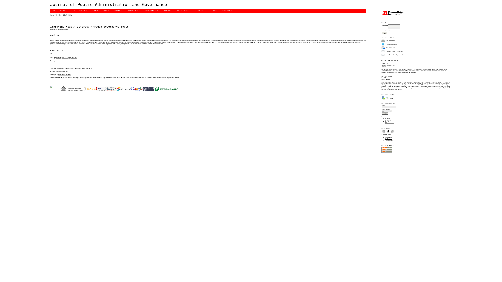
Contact (214, 10)
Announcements (133, 10)
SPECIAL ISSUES (200, 10)
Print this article (390, 40)
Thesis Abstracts (152, 10)
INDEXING (167, 10)
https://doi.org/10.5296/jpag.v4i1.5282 (65, 57)
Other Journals (389, 123)
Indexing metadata (391, 44)
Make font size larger (392, 131)
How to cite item (390, 47)
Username (385, 25)
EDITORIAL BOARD (182, 10)
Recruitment (228, 10)
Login (72, 10)
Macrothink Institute (64, 74)
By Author (388, 120)
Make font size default (388, 131)
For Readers (388, 137)
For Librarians (389, 140)
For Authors (388, 139)
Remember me (389, 31)
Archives (118, 10)
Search (95, 10)
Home (53, 10)
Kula (70, 15)
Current (106, 10)
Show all (390, 98)
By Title (387, 121)
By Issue (387, 118)
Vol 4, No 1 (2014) (61, 15)
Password (384, 28)
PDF (51, 53)
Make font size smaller (384, 131)
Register (83, 10)
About (62, 10)
